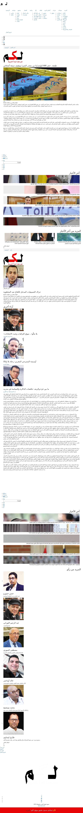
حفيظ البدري (6, 364)
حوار (44, 16)
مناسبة (58, 15)
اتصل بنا (2, 750)
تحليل (12, 15)
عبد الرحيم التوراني (7, 336)
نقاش (39, 15)
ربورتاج (45, 15)
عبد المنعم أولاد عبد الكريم (9, 391)
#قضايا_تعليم (20, 19)
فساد (64, 15)
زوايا (64, 24)
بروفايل (45, 18)
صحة (18, 18)
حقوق (53, 13)
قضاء (18, 13)
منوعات (60, 10)
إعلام (64, 13)
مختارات (59, 13)
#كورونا (65, 19)
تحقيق (44, 13)
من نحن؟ (2, 747)
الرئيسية (8, 10)
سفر (58, 16)
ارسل (6, 158)
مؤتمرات (25, 15)
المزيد (65, 10)
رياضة (31, 10)
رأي (36, 10)
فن (39, 13)
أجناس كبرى (47, 10)
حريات (54, 10)
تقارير (12, 13)
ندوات (39, 16)
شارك (5, 156)
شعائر (58, 18)
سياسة (13, 10)
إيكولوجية (65, 16)
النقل (18, 16)
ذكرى (64, 23)
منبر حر (35, 15)
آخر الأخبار (12, 47)
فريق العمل (8, 32)
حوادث (18, 15)
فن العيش (59, 19)
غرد (5, 155)
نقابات (18, 21)
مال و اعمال (26, 13)
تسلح (64, 21)
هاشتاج (35, 19)
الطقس (65, 18)
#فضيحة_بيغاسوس (67, 29)
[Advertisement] (41, 143)
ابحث (19, 162)
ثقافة (41, 10)
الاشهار (1, 749)
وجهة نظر (36, 16)
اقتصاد (25, 10)
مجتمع (19, 10)
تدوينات (35, 18)
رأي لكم (36, 13)
